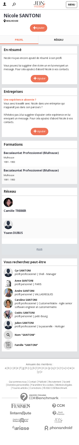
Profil (19, 39)
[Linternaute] (21, 413)
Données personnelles (18, 385)
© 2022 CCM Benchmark (55, 388)
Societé (66, 382)
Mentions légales (64, 385)
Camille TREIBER (15, 211)
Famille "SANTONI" (26, 345)
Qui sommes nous (18, 382)
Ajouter (40, 27)
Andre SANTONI (24, 290)
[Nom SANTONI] (8, 334)
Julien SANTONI (24, 323)
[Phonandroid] (58, 428)
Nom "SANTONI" (25, 335)
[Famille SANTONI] (8, 345)
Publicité (42, 382)
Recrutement (55, 382)
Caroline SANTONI (26, 300)
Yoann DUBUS (13, 233)
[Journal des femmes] (21, 406)
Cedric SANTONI (25, 312)
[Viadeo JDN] (58, 420)
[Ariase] (21, 428)
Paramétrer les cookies (42, 385)
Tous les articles (20, 388)
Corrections (35, 388)
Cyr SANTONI (23, 270)
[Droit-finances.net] (58, 413)
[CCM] (58, 406)
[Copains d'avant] (21, 420)
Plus (39, 249)
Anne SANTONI (24, 280)
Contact (32, 382)
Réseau (58, 39)
